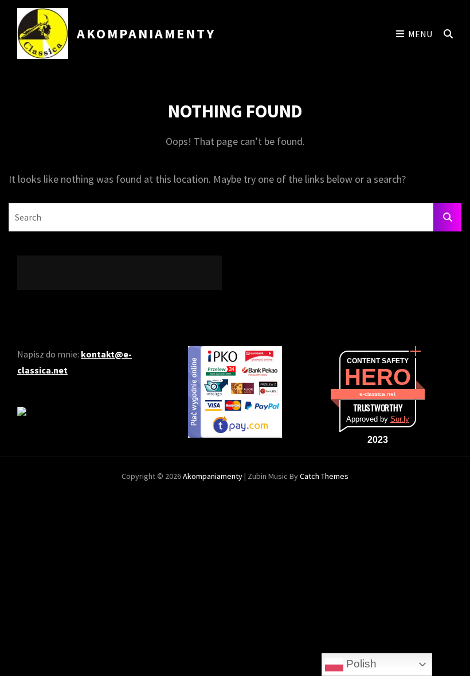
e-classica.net (377, 394)
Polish (360, 664)
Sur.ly (399, 419)
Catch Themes (324, 476)
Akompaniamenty (146, 33)
